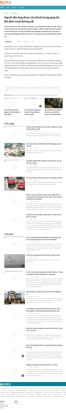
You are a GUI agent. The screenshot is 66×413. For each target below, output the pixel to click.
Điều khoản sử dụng (4, 405)
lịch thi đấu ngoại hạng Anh (47, 390)
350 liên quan (35, 201)
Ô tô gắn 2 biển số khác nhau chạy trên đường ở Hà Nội (44, 178)
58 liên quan (35, 367)
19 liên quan (36, 131)
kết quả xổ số (39, 396)
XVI (44, 392)
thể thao (44, 394)
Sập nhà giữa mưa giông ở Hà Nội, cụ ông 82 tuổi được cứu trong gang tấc (53, 112)
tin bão (60, 394)
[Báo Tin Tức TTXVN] (27, 165)
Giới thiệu (2, 403)
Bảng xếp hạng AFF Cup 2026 (52, 388)
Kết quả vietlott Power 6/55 (21, 390)
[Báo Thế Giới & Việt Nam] (27, 201)
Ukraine (11, 388)
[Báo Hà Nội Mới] (8, 42)
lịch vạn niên (38, 394)
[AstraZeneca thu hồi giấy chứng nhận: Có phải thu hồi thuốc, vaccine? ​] (14, 220)
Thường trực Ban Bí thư (21, 396)
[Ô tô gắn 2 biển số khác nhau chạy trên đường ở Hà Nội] (14, 184)
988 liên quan (37, 276)
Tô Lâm (7, 394)
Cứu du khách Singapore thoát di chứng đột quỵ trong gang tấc (32, 112)
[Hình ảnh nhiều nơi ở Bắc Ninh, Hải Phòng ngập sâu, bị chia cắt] (14, 150)
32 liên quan (26, 41)
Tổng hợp (16, 403)
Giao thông (14, 13)
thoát (57, 88)
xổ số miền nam (58, 392)
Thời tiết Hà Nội (49, 392)
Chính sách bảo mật (4, 406)
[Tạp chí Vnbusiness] (28, 242)
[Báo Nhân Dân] (27, 367)
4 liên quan (35, 148)
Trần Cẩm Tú (24, 394)
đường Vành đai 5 (48, 396)
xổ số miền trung (29, 392)
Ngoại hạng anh (32, 390)
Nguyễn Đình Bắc (4, 388)
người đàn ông (50, 88)
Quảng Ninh (31, 394)
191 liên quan (35, 180)
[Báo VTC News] (28, 131)
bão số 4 (3, 394)
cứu (44, 88)
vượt (7, 90)
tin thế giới (3, 390)
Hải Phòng (63, 390)
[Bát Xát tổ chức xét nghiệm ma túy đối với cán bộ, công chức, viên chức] (14, 334)
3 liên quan (38, 313)
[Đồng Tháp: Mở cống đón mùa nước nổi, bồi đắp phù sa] (14, 298)
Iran (38, 390)
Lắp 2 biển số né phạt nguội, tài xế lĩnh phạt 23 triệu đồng (12, 112)
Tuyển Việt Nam (31, 396)
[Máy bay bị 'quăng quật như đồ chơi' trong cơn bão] (14, 261)
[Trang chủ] (5, 3)
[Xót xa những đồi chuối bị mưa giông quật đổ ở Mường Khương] (14, 351)
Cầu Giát (17, 88)
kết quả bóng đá (38, 392)
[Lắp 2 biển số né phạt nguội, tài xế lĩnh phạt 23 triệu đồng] (13, 103)
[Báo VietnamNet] (27, 148)
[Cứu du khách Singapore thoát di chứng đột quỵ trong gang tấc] (33, 103)
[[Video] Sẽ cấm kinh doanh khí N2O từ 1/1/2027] (14, 371)
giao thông (54, 394)
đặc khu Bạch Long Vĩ (15, 394)
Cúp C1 (49, 394)
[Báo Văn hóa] (27, 219)
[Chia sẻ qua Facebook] (5, 82)
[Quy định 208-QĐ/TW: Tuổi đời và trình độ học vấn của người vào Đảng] (14, 167)
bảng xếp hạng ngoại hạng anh (17, 392)
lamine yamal (42, 388)
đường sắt (39, 88)
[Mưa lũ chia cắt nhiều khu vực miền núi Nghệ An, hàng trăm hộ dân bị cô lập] (14, 133)
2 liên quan (35, 257)
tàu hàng (28, 88)
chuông (34, 88)
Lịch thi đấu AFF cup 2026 (59, 396)
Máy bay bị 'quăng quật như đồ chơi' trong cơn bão (43, 255)
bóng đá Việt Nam (5, 392)
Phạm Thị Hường (10, 88)
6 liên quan (35, 165)
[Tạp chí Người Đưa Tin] (46, 116)
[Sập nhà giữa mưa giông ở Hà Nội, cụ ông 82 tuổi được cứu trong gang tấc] (54, 103)
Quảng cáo (2, 407)
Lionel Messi (17, 388)
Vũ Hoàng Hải (24, 388)
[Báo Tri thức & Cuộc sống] (26, 116)
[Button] (12, 41)
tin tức (30, 388)
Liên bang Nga (11, 390)
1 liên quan (38, 296)
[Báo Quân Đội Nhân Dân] (28, 276)
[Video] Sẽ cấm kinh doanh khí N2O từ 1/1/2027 (42, 365)
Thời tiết (35, 388)
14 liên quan (35, 219)
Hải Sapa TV (57, 390)
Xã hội (6, 13)
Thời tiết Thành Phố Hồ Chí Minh (8, 396)
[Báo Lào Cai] (27, 333)
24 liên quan (37, 242)
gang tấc (23, 88)
